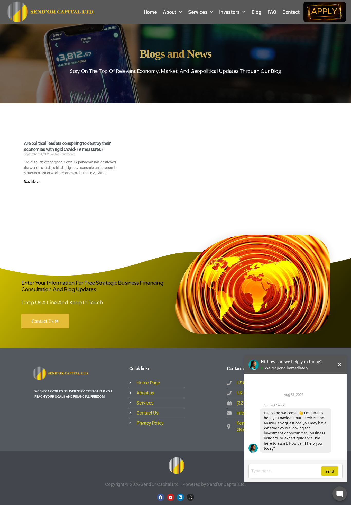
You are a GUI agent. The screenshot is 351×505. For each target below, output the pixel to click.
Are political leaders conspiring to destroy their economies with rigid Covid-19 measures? (67, 146)
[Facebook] (160, 497)
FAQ (271, 12)
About (169, 12)
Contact (291, 12)
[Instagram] (190, 497)
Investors (229, 12)
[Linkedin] (180, 497)
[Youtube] (170, 497)
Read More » (32, 181)
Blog (256, 12)
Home (150, 12)
